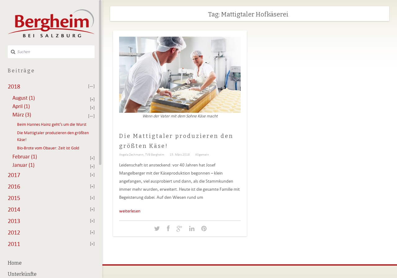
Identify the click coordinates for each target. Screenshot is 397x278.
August (23, 97)
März (21, 114)
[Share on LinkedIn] (192, 229)
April (21, 106)
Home (15, 263)
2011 (14, 244)
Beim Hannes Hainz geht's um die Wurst (52, 124)
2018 (14, 86)
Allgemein (202, 154)
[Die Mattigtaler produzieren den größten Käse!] (157, 229)
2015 (14, 198)
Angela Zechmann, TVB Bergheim (141, 154)
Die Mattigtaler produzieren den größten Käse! (53, 136)
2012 (14, 232)
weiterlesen (130, 211)
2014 (14, 209)
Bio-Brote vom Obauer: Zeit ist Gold (48, 148)
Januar (23, 165)
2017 (14, 175)
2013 (14, 221)
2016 (14, 186)
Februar (24, 156)
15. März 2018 (180, 154)
